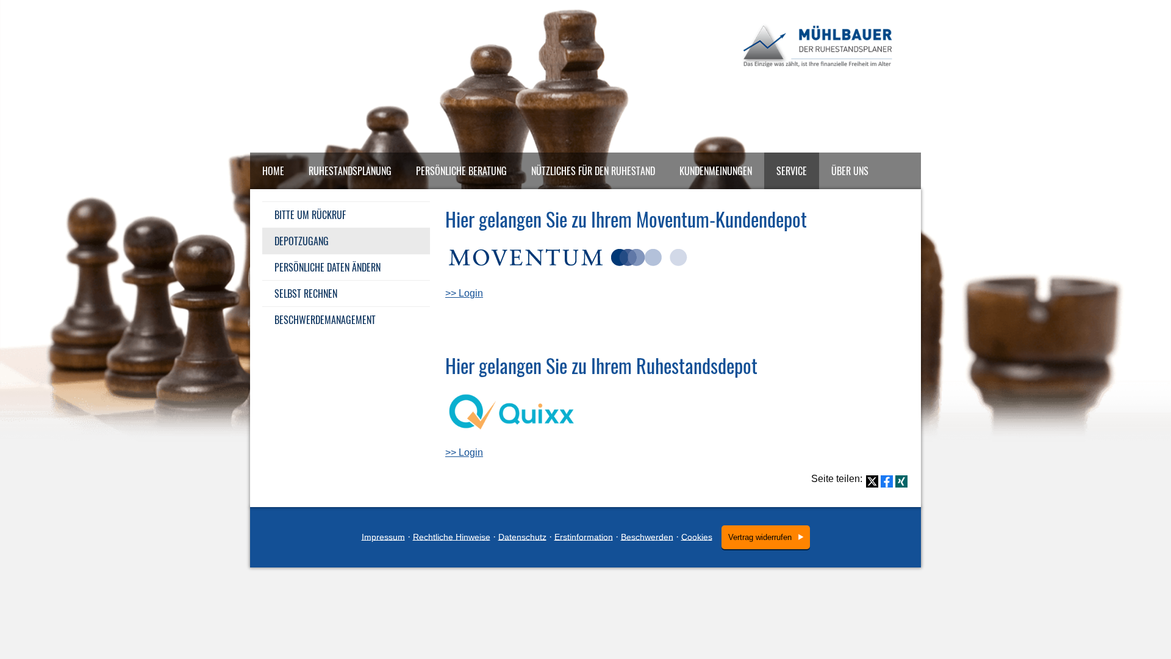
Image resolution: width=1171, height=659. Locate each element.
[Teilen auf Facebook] (887, 481)
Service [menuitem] (791, 171)
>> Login (464, 293)
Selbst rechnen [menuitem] (305, 293)
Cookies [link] (696, 536)
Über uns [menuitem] (849, 171)
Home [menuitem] (273, 171)
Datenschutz (522, 536)
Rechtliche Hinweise (451, 536)
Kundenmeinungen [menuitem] (715, 171)
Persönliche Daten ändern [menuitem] (327, 267)
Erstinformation (583, 536)
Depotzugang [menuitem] (301, 241)
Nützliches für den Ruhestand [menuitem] (593, 171)
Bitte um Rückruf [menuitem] (310, 214)
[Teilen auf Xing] (901, 481)
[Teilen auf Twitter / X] (872, 481)
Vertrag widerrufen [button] (760, 537)
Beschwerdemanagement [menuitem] (325, 319)
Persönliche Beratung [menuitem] (461, 171)
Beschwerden (647, 536)
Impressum (383, 536)
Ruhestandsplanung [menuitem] (350, 171)
